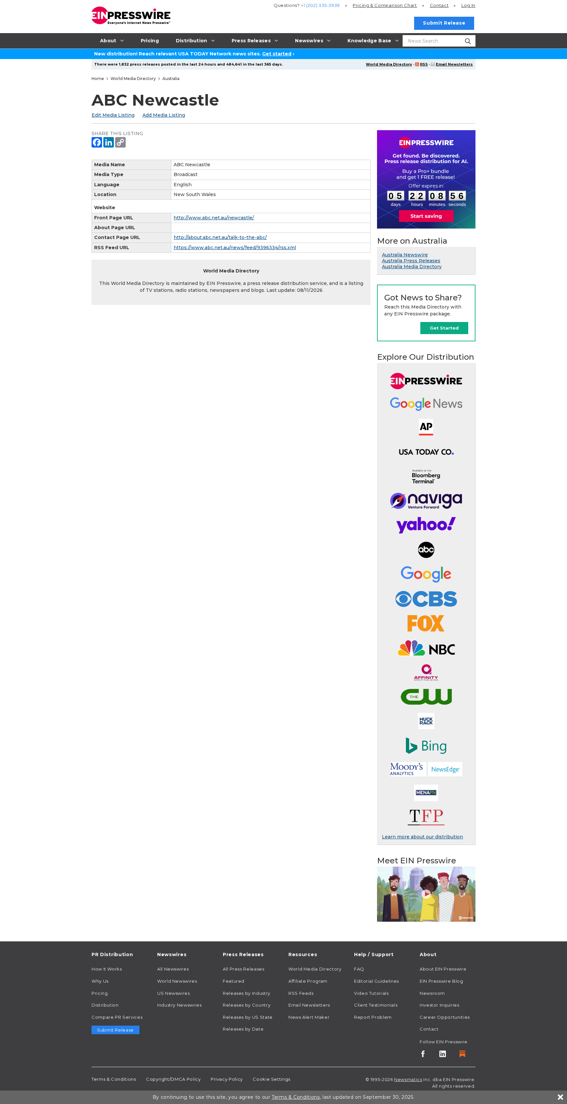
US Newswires (173, 993)
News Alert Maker (308, 1017)
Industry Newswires (179, 1005)
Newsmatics (408, 1079)
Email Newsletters (454, 64)
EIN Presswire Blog (441, 981)
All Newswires (173, 969)
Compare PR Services (117, 1017)
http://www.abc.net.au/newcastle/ (214, 218)
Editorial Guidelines (376, 981)
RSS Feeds (301, 993)
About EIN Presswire (443, 969)
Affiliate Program (307, 981)
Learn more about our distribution (422, 837)
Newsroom (432, 993)
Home (98, 78)
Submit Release (444, 23)
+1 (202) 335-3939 (320, 5)
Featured (233, 981)
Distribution (105, 1005)
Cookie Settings (271, 1079)
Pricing (385, 5)
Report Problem (373, 1017)
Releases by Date (243, 1029)
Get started (276, 54)
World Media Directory (389, 64)
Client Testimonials (375, 1005)
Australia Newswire (405, 255)
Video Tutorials (371, 993)
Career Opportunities (445, 1017)
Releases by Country (246, 1005)
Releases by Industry (246, 993)
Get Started (444, 328)
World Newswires (177, 981)
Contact (439, 5)
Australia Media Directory (412, 267)
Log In (468, 5)
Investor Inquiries (439, 1005)
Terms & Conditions (114, 1079)
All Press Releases (243, 969)
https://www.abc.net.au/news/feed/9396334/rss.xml (235, 248)
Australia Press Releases (411, 261)
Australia (170, 78)
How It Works (107, 969)
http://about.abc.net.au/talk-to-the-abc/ (220, 237)
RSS (424, 64)
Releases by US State (248, 1017)
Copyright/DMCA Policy (173, 1079)
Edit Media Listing (113, 115)
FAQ (359, 969)
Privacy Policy (227, 1079)
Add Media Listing (163, 115)
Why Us (100, 981)
